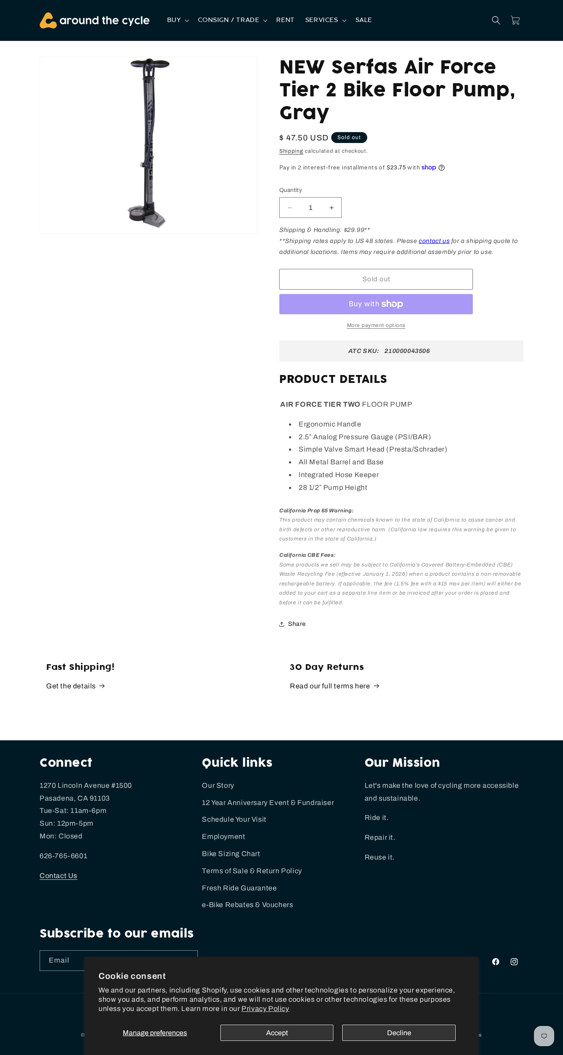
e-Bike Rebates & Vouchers (247, 904)
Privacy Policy (265, 1008)
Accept (277, 1033)
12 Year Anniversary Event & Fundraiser (268, 802)
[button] (177, 20)
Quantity (290, 190)
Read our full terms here (330, 686)
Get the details (71, 686)
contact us (434, 241)
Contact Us (58, 875)
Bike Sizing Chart (231, 853)
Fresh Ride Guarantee (239, 888)
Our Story (218, 785)
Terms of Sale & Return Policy (252, 871)
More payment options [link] (376, 325)
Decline (399, 1033)
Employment (223, 836)
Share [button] (297, 624)
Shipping (291, 151)
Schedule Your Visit (234, 819)
